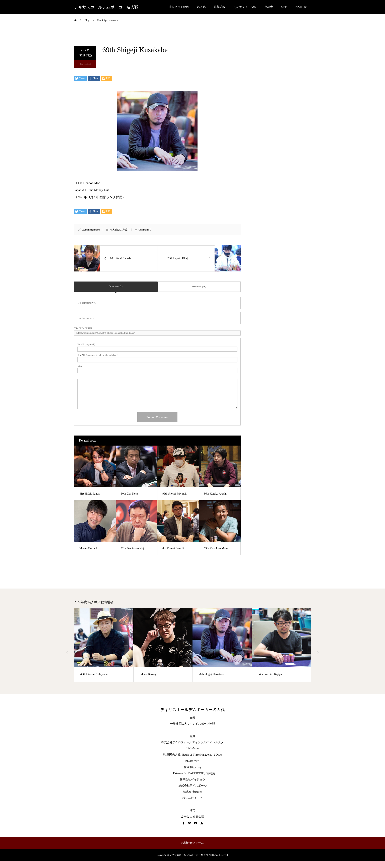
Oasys (219, 754)
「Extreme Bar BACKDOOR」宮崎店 (192, 773)
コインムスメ (215, 742)
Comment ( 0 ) (116, 286)
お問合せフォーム (192, 842)
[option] (104, 645)
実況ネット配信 (179, 6)
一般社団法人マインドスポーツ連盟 (192, 723)
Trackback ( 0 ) (199, 286)
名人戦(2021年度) (85, 53)
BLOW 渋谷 (192, 760)
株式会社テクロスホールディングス (183, 742)
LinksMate (192, 748)
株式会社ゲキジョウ (192, 779)
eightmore (95, 229)
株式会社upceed (192, 791)
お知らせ (301, 6)
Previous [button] (67, 653)
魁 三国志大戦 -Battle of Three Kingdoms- (188, 754)
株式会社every (192, 767)
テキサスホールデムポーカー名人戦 (106, 7)
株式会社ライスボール (192, 785)
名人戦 (201, 6)
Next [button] (318, 653)
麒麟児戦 (219, 6)
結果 (284, 6)
